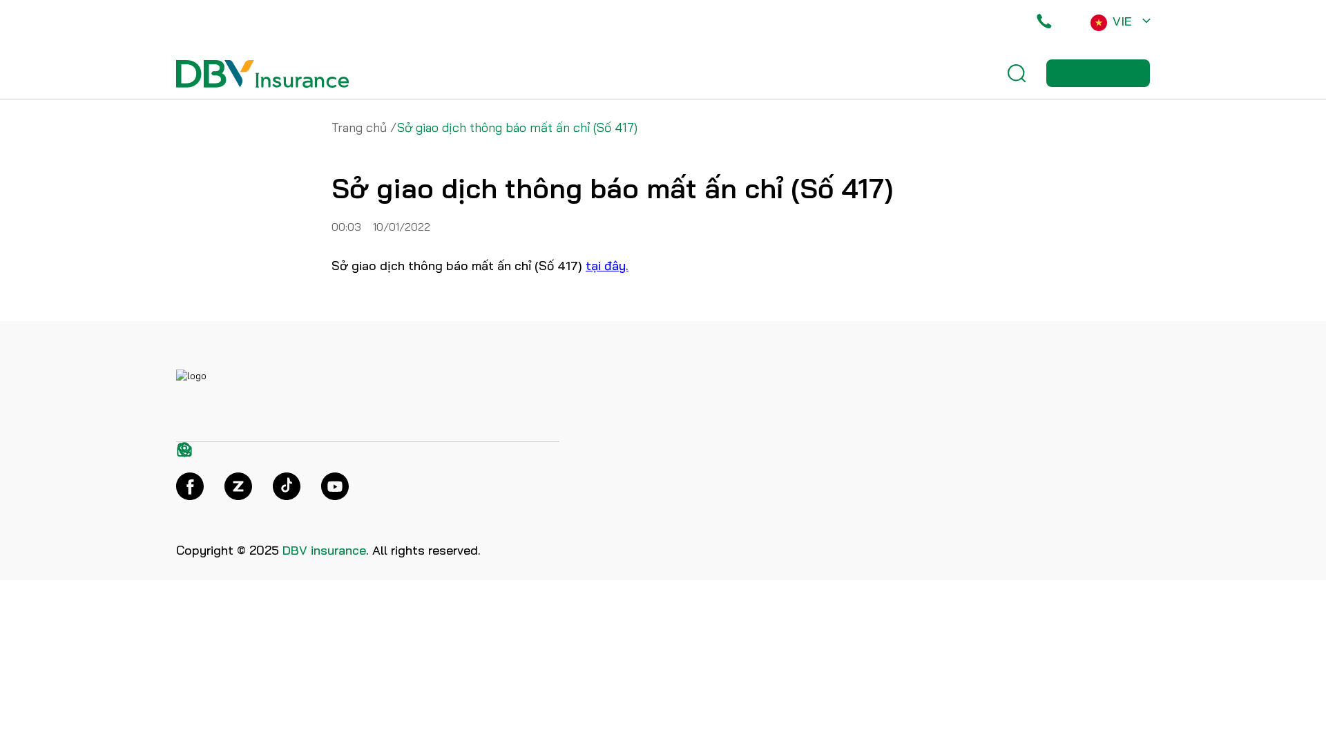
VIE (1122, 21)
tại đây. (607, 266)
